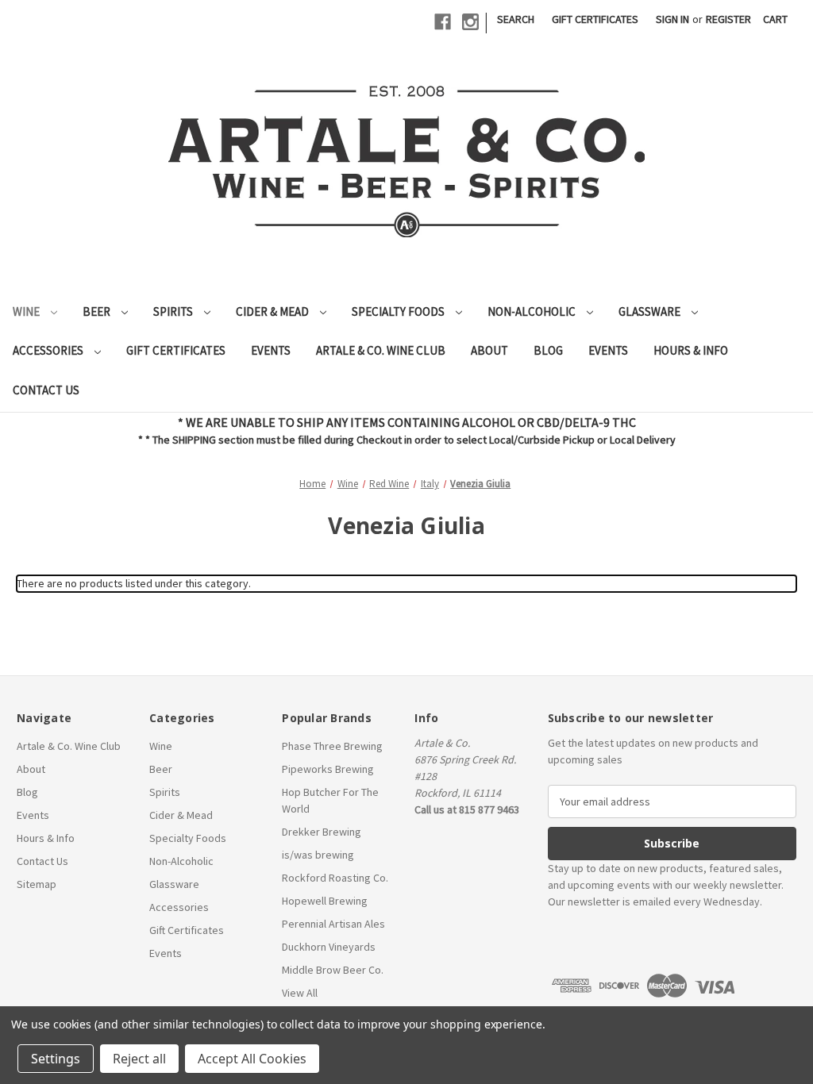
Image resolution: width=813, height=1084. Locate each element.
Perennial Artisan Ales (333, 924)
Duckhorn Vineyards (329, 947)
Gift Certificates (595, 19)
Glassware (650, 311)
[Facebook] (442, 21)
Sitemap (36, 884)
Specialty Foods (399, 311)
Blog (548, 350)
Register (728, 19)
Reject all (139, 1058)
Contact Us (46, 390)
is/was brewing (318, 855)
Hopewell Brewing (325, 901)
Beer (98, 311)
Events (271, 350)
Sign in (672, 19)
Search (515, 19)
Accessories (49, 350)
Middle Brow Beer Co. (332, 970)
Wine (27, 311)
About (489, 350)
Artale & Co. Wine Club (380, 350)
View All (300, 993)
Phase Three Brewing (332, 746)
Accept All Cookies (252, 1058)
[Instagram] (470, 21)
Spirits (174, 311)
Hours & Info (690, 350)
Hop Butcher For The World (330, 800)
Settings (55, 1058)
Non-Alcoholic (532, 311)
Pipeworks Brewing (328, 769)
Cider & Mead (273, 311)
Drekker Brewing (321, 832)
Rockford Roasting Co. (335, 878)
